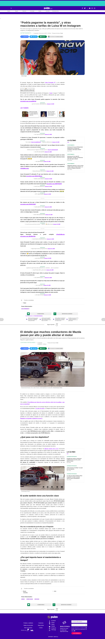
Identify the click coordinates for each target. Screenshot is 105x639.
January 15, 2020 (50, 103)
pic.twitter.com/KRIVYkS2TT (54, 183)
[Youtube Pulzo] (89, 8)
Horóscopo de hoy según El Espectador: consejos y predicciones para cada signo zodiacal (75, 157)
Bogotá (16, 11)
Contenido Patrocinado (27, 342)
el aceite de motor (39, 408)
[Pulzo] (48, 8)
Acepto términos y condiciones (78, 628)
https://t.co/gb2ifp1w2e (36, 142)
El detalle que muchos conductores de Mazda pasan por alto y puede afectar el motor (74, 460)
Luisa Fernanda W (50, 82)
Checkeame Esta (55, 11)
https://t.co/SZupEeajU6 (53, 149)
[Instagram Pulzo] (92, 8)
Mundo (40, 11)
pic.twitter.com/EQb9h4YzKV (28, 204)
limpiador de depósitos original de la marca (31, 418)
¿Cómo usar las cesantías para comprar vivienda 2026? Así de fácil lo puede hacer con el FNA (46, 319)
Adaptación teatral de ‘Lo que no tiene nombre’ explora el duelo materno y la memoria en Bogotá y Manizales (75, 167)
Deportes (24, 11)
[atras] (60, 114)
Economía (47, 11)
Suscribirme (76, 633)
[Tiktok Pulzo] (87, 9)
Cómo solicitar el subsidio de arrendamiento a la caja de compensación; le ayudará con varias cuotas (60, 319)
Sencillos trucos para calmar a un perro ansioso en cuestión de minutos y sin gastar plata (73, 319)
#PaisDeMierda (60, 234)
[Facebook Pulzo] (82, 8)
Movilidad (37, 599)
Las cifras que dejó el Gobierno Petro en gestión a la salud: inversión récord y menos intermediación (74, 477)
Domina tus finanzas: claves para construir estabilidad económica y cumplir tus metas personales (33, 319)
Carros (23, 599)
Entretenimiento (25, 33)
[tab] (39, 313)
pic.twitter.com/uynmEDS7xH (28, 101)
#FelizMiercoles (24, 168)
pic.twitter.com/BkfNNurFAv (27, 236)
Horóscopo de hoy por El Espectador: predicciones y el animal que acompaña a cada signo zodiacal (75, 148)
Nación (8, 11)
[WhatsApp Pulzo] (94, 8)
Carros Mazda (29, 599)
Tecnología (32, 11)
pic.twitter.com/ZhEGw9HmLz (34, 176)
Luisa (50, 93)
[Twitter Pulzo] (85, 8)
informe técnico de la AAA (51, 448)
